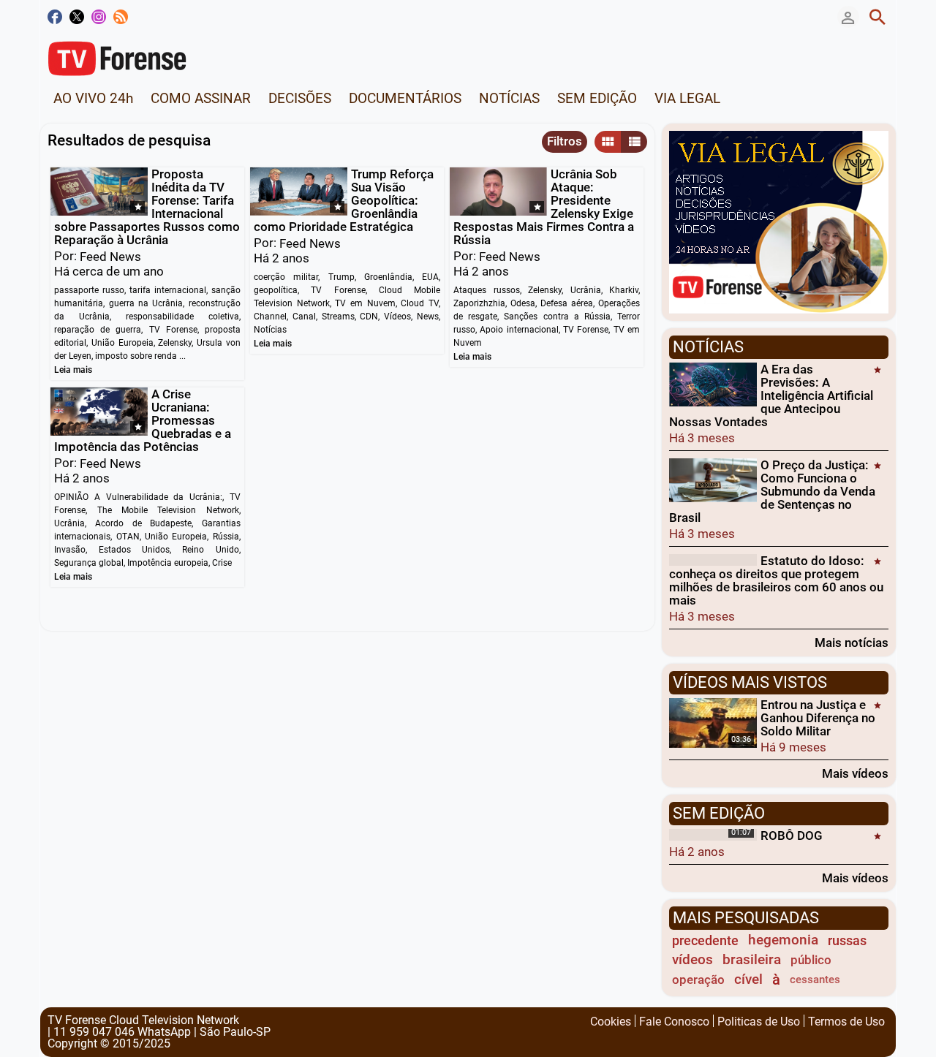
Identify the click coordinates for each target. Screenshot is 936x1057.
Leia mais (73, 370)
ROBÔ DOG (791, 835)
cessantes (815, 979)
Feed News (110, 256)
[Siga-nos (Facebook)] (55, 17)
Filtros (564, 141)
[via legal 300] (778, 220)
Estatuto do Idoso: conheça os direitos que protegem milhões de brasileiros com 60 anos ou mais (776, 580)
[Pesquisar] (877, 17)
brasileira (751, 960)
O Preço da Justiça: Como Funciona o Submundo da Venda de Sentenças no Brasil (772, 491)
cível (748, 979)
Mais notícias (851, 642)
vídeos (692, 960)
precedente (705, 940)
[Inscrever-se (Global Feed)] (120, 17)
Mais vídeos (855, 773)
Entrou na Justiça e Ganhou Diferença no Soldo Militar (817, 717)
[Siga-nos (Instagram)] (98, 17)
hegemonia (783, 940)
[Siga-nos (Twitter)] (76, 17)
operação (698, 979)
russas (847, 940)
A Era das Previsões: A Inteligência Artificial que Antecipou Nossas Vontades (771, 395)
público (810, 959)
